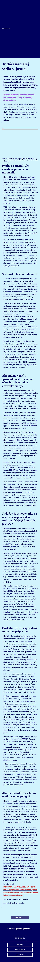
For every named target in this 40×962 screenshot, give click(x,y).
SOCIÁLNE (6, 29)
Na (20, 945)
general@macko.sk (24, 929)
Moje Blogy (20, 938)
